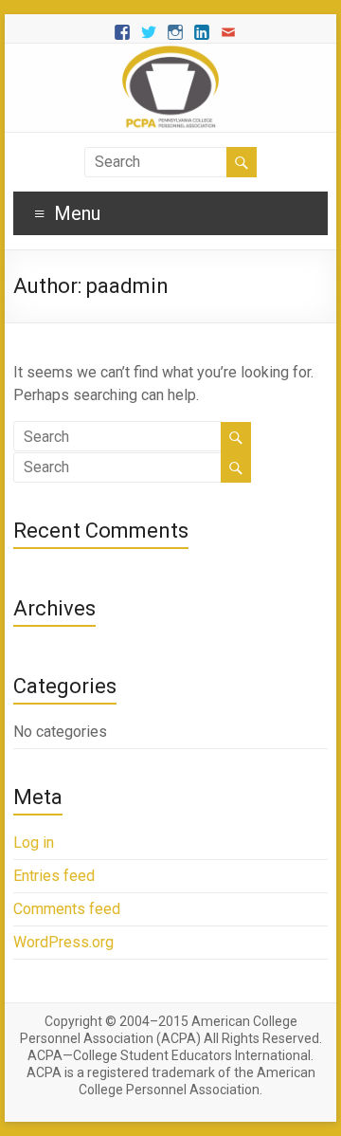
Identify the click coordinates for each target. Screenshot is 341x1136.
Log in (33, 843)
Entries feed (54, 876)
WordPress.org (63, 942)
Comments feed (66, 909)
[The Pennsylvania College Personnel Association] (170, 53)
